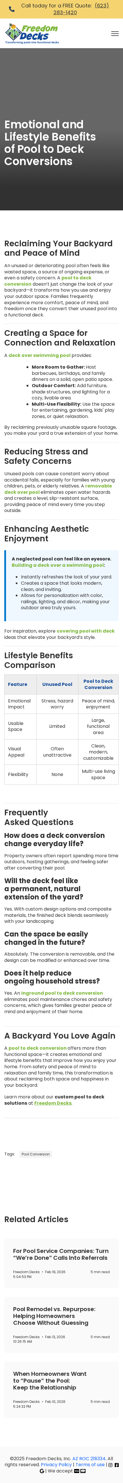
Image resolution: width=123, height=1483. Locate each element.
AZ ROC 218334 (89, 1458)
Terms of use (90, 1464)
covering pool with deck (86, 631)
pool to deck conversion (38, 1048)
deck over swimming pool (40, 355)
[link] (32, 33)
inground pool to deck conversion (62, 993)
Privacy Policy (57, 1464)
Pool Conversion (36, 1154)
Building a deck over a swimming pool (58, 565)
